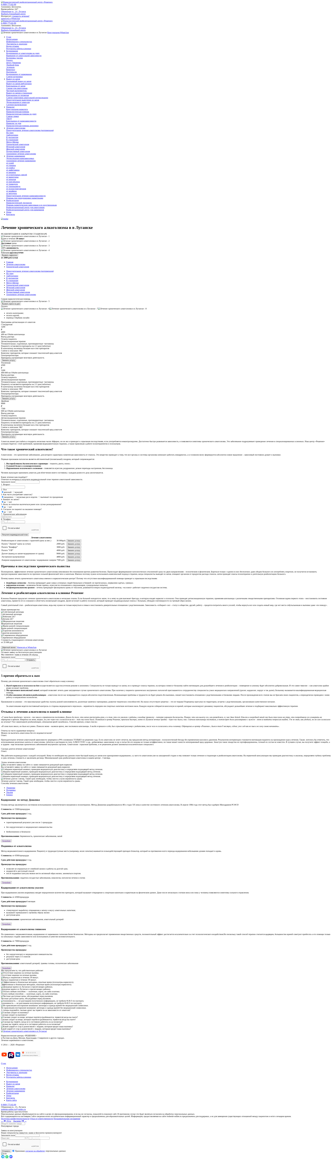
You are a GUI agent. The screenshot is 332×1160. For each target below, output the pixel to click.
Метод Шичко (12, 283)
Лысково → (20, 1121)
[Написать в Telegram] (3, 1158)
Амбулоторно (12, 276)
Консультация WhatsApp (58, 32)
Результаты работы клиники (18, 1077)
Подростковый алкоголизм (18, 292)
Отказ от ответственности (41, 1119)
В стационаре (12, 280)
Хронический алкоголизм (17, 285)
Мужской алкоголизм (15, 287)
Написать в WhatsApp (26, 647)
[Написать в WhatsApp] (7, 1158)
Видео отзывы (12, 1075)
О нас (8, 37)
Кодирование (12, 51)
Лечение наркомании (15, 156)
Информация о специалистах (19, 1070)
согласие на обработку (35, 1151)
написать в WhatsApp (10, 18)
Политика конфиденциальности (15, 1119)
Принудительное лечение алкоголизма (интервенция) (30, 271)
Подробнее (6, 841)
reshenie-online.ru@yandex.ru (13, 1109)
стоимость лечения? (20, 16)
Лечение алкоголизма (15, 128)
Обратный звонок (9, 647)
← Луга (6, 1121)
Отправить (6, 1151)
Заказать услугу (8, 360)
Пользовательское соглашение (67, 1119)
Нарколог (10, 107)
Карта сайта (11, 1100)
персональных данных (40, 1151)
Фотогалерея (12, 1068)
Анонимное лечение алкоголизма (21, 294)
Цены (8, 212)
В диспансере (12, 278)
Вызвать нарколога (9, 255)
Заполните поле (8, 482)
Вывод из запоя (13, 79)
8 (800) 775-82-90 (8, 4)
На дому (10, 273)
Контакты (10, 214)
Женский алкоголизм (15, 290)
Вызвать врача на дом (11, 304)
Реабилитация (12, 200)
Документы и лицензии (16, 1072)
